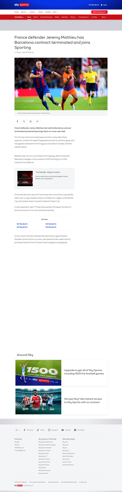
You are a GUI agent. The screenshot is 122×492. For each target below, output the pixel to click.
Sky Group (65, 450)
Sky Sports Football (45, 447)
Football (19, 17)
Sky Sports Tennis (44, 459)
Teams (72, 17)
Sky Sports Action (44, 462)
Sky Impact (66, 459)
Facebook (30, 430)
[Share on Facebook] (17, 121)
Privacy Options (53, 482)
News (29, 17)
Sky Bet (48, 12)
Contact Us (83, 482)
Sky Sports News (44, 464)
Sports (23, 12)
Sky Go (64, 447)
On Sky (94, 17)
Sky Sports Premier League (47, 444)
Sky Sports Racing (44, 470)
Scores (32, 12)
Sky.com (65, 442)
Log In (105, 4)
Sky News (65, 444)
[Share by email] (37, 121)
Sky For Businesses (68, 453)
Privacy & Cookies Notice (37, 482)
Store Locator (66, 462)
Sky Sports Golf (44, 453)
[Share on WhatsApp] (31, 121)
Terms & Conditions (20, 482)
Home (16, 12)
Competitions (83, 17)
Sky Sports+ (42, 467)
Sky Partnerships (67, 456)
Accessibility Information (69, 482)
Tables (57, 17)
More (55, 12)
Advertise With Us (68, 464)
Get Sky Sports (94, 4)
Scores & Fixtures (46, 17)
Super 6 (16, 444)
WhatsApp (80, 430)
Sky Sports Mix (43, 473)
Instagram (54, 430)
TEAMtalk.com (19, 447)
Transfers (64, 17)
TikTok (42, 430)
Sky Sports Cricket (44, 450)
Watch (41, 12)
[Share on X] (24, 121)
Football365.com (20, 450)
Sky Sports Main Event (46, 442)
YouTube (67, 430)
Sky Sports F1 (43, 456)
